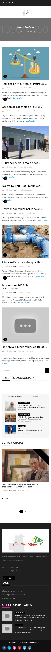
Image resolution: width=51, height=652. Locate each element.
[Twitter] (3, 3)
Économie (22, 426)
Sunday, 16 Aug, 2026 (21, 490)
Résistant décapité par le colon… (22, 208)
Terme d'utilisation (10, 598)
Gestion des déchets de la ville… (22, 106)
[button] (2, 499)
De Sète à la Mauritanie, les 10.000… (24, 346)
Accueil (18, 31)
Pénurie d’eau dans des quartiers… (23, 262)
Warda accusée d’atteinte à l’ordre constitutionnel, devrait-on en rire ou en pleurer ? (31, 406)
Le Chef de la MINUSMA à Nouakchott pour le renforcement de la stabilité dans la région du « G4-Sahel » (31, 629)
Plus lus (35, 397)
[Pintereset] (12, 3)
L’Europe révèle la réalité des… (21, 162)
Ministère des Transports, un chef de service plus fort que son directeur (30, 418)
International (20, 612)
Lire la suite (17, 98)
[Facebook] (6, 3)
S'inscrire (8, 578)
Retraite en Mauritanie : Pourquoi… (24, 83)
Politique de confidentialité (14, 594)
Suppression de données (12, 591)
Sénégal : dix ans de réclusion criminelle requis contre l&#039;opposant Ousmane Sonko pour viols (31, 616)
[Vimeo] (9, 3)
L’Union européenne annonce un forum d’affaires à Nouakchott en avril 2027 (31, 430)
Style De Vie (30, 31)
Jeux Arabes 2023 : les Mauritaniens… (16, 287)
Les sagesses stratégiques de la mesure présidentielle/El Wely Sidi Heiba (20, 485)
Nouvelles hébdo (24, 402)
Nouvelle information (15, 397)
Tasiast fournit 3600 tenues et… (22, 185)
